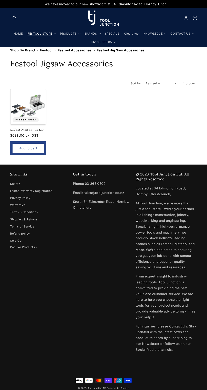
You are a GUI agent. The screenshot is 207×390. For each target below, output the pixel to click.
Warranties (17, 205)
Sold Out (16, 240)
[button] (14, 18)
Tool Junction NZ (97, 388)
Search (15, 183)
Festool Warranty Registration (31, 190)
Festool (46, 50)
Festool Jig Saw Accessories (121, 50)
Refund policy (20, 233)
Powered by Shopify (118, 388)
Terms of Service (22, 226)
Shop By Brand (22, 50)
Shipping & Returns (24, 219)
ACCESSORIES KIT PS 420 (26, 129)
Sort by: (136, 83)
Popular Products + (24, 247)
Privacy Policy (20, 198)
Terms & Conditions (24, 212)
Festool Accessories (75, 50)
